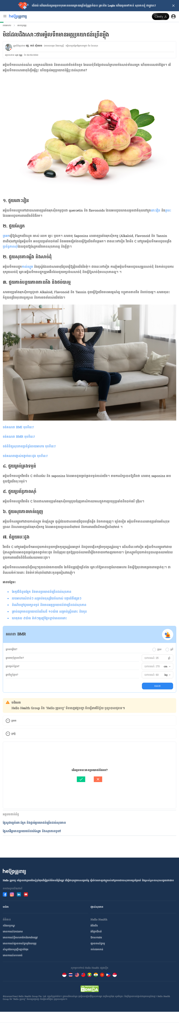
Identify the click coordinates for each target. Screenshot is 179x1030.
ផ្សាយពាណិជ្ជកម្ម (98, 943)
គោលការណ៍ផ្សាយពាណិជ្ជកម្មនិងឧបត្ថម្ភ (19, 943)
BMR (25, 437)
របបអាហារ (7, 25)
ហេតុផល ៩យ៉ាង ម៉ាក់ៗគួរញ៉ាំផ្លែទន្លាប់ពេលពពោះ (39, 618)
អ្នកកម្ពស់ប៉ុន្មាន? (12, 666)
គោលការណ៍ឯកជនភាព (13, 931)
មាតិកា (6, 907)
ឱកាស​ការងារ (96, 937)
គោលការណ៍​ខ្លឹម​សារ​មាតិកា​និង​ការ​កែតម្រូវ (20, 937)
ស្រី (171, 649)
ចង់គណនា (9, 437)
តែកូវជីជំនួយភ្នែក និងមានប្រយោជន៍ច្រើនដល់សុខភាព (41, 592)
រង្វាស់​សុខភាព (97, 907)
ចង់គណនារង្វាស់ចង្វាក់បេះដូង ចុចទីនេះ (25, 456)
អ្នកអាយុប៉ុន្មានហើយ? (15, 658)
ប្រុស (159, 649)
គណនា (157, 686)
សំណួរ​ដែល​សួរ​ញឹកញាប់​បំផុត (15, 949)
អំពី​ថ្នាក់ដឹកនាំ (96, 931)
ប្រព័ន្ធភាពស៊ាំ (10, 247)
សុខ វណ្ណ (18, 55)
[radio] (154, 649)
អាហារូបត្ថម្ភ (21, 25)
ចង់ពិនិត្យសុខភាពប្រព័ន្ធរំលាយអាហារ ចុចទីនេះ (29, 446)
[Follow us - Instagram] (12, 894)
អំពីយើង (94, 925)
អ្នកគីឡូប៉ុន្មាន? (12, 675)
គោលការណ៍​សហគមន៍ (12, 955)
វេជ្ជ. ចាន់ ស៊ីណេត (34, 45)
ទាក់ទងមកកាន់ (97, 949)
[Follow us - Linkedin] (19, 894)
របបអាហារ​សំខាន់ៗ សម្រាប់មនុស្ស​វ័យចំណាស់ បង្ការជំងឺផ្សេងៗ (46, 598)
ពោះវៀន (155, 210)
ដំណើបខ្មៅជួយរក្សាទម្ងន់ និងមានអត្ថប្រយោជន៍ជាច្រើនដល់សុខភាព (49, 605)
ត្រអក (6, 236)
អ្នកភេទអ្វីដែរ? (11, 649)
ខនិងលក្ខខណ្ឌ (9, 925)
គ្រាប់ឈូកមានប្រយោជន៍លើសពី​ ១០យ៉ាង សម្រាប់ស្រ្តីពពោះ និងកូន (49, 612)
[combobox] (167, 666)
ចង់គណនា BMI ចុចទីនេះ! (18, 427)
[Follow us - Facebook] (5, 894)
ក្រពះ (168, 210)
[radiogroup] (162, 649)
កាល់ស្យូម (27, 267)
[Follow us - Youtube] (26, 894)
